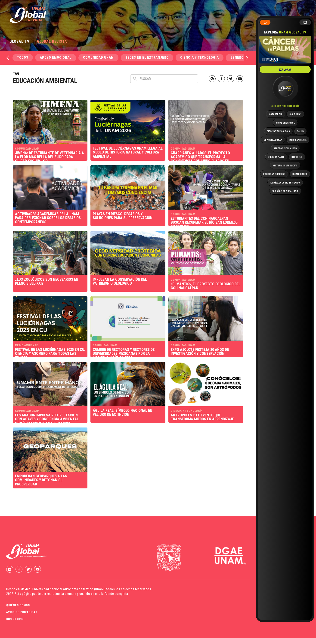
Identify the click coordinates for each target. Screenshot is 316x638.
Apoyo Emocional (55, 58)
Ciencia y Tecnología (199, 58)
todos (22, 58)
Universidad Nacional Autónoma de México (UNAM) (68, 589)
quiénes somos (18, 605)
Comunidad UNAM (98, 58)
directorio (15, 619)
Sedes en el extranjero (147, 58)
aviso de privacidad (21, 612)
